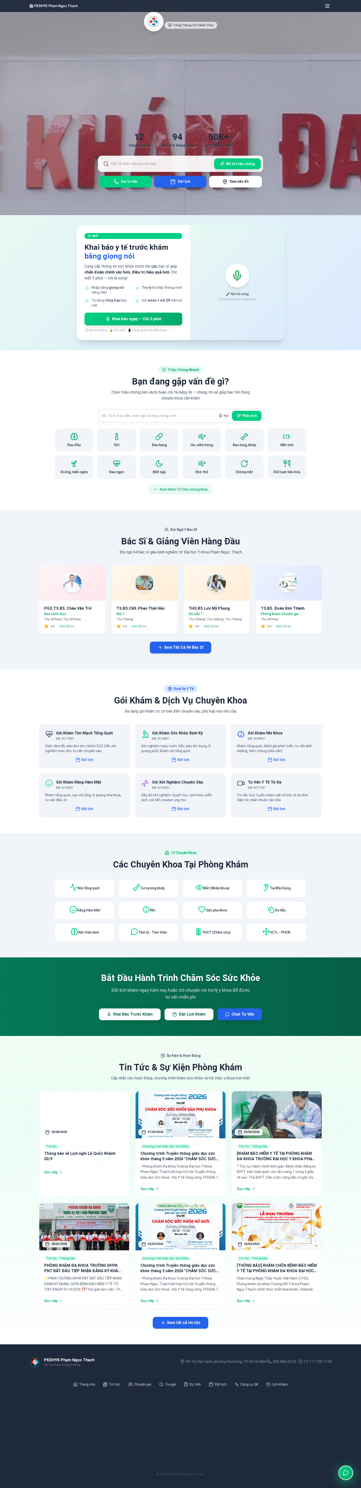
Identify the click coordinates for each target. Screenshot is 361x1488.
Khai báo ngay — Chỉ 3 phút (137, 319)
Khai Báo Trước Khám (133, 1014)
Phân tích (249, 416)
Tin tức (114, 1384)
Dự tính (195, 1384)
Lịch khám (280, 1384)
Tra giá (170, 1384)
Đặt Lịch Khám (192, 1014)
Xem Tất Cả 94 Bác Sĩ (183, 647)
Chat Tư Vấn (243, 1014)
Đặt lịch (87, 760)
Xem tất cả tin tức (183, 1322)
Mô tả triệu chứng (240, 164)
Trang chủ (87, 1384)
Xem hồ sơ (66, 626)
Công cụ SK (249, 1384)
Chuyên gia (142, 1384)
